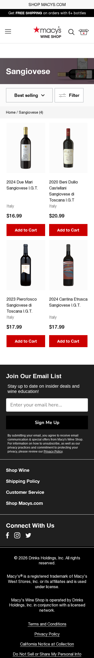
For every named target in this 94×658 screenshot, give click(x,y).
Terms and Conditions (47, 624)
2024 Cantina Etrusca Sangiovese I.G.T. (68, 302)
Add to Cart (26, 230)
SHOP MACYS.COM (47, 4)
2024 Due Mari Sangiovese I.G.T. (22, 185)
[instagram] (17, 535)
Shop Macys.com (24, 503)
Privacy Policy (53, 451)
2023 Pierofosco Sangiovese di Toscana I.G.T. (22, 305)
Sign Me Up (47, 422)
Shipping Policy (23, 481)
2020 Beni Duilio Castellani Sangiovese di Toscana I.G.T (63, 191)
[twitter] (28, 535)
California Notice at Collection (47, 644)
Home (11, 112)
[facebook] (7, 535)
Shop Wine (17, 470)
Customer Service (25, 492)
